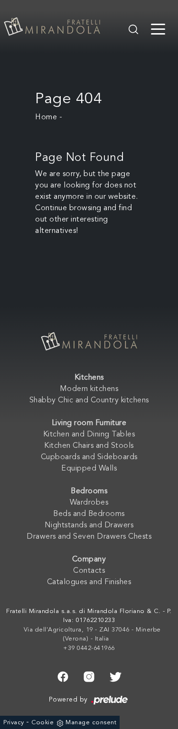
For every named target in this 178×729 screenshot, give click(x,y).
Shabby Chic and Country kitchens (89, 400)
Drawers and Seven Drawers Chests (89, 537)
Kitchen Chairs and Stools (89, 446)
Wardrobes (89, 503)
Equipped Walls (89, 468)
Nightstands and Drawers (89, 525)
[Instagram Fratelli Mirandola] (89, 675)
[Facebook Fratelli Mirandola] (63, 675)
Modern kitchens (89, 389)
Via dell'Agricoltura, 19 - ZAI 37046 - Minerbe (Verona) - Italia (92, 634)
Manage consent (91, 723)
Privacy (13, 723)
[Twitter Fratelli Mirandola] (115, 675)
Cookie (42, 723)
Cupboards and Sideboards (89, 457)
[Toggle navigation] (158, 28)
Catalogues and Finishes (89, 582)
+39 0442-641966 (89, 648)
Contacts (89, 571)
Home (46, 117)
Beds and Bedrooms (89, 514)
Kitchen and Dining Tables (89, 434)
